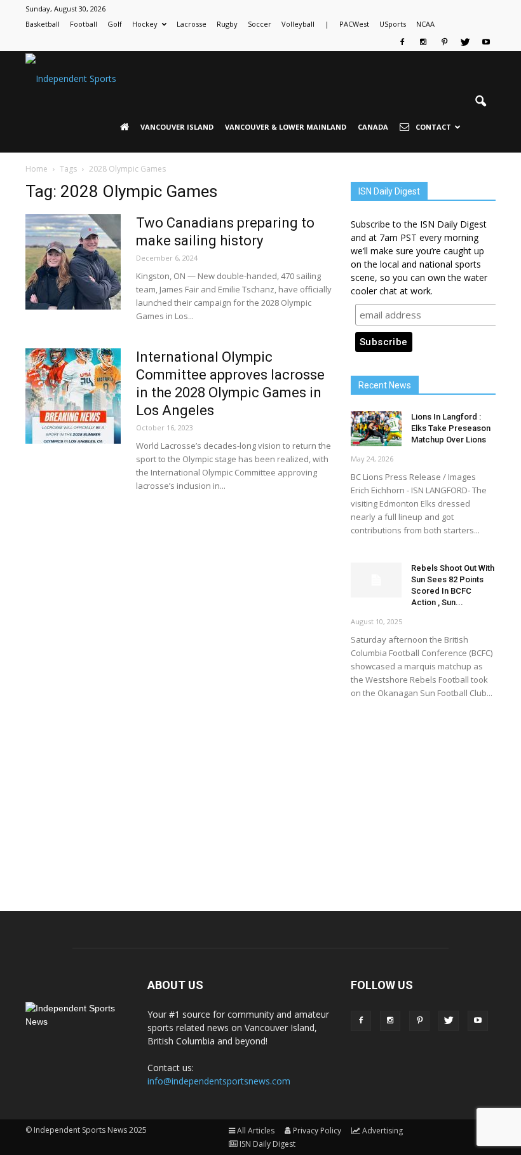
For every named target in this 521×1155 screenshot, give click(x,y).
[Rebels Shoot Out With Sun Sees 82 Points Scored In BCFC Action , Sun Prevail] (376, 580)
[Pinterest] (444, 42)
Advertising (382, 1130)
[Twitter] (465, 42)
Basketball (42, 24)
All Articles (255, 1130)
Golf (114, 24)
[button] (480, 101)
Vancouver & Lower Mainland (285, 127)
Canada (373, 127)
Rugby (227, 24)
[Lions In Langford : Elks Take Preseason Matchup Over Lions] (376, 428)
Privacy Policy (317, 1130)
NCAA (425, 24)
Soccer (259, 24)
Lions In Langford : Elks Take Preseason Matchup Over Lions (451, 428)
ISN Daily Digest (267, 1143)
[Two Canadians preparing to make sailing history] (73, 262)
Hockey (145, 24)
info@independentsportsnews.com (218, 1081)
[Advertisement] (423, 794)
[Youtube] (486, 42)
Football (83, 24)
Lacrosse (191, 24)
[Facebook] (402, 42)
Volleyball (298, 24)
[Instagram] (423, 42)
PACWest (354, 24)
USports (392, 24)
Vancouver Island (176, 127)
